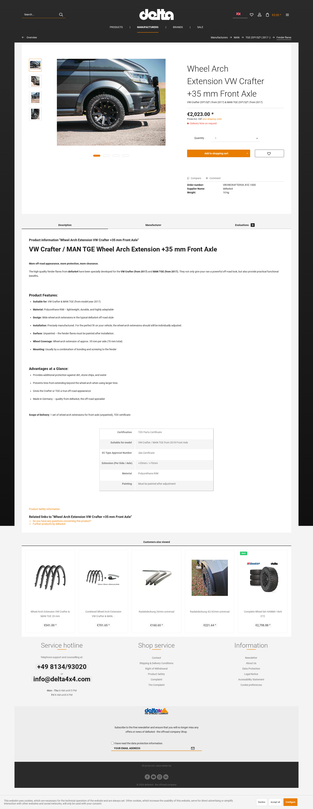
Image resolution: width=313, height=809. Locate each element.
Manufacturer (153, 225)
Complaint (156, 679)
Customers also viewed (156, 542)
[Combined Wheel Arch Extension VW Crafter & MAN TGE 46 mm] (103, 578)
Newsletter (251, 657)
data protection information (146, 743)
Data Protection (251, 668)
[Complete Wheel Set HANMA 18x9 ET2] (262, 578)
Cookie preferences (251, 684)
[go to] (287, 14)
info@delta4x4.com (61, 679)
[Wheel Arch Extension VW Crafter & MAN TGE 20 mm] (50, 578)
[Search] (61, 14)
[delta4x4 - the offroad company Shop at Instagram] (159, 777)
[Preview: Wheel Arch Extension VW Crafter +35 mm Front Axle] (35, 65)
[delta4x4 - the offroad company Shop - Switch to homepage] (156, 14)
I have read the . (138, 743)
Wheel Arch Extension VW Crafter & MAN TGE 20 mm (50, 614)
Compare (195, 178)
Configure (290, 802)
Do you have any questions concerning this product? (61, 521)
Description (65, 225)
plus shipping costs (212, 119)
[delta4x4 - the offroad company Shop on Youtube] (153, 777)
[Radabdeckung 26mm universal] (156, 578)
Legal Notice (251, 674)
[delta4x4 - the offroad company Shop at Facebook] (147, 777)
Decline (261, 802)
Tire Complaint (156, 684)
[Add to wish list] (269, 153)
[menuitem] (44, 14)
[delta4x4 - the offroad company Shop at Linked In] (165, 777)
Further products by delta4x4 (48, 523)
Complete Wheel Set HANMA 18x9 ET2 (263, 614)
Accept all (275, 802)
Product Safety (156, 674)
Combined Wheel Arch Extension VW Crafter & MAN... (103, 614)
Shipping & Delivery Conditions (156, 663)
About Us (251, 663)
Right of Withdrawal (156, 668)
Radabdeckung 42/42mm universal (209, 611)
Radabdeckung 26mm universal (156, 611)
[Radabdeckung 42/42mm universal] (209, 578)
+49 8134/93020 (62, 667)
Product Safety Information (44, 509)
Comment (215, 178)
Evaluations (244, 225)
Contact (156, 657)
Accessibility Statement (251, 679)
